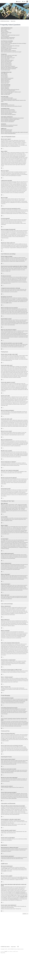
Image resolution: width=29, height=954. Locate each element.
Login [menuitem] (24, 1)
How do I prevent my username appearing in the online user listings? (13, 43)
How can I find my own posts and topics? (8, 114)
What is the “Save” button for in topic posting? (9, 67)
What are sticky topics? (5, 80)
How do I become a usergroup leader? (8, 90)
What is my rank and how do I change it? (8, 50)
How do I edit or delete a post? (6, 56)
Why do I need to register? (6, 29)
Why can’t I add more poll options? (7, 60)
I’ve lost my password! (5, 36)
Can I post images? (4, 77)
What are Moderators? (5, 87)
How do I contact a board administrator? (8, 133)
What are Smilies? (4, 75)
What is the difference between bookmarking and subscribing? (12, 118)
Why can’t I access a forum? (6, 62)
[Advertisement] (14, 929)
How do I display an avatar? (6, 49)
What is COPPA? (4, 30)
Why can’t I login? (4, 33)
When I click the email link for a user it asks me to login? (11, 51)
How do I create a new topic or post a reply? (9, 55)
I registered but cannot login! (6, 32)
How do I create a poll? (5, 59)
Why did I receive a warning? (6, 65)
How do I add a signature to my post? (8, 57)
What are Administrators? (5, 85)
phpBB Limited (7, 868)
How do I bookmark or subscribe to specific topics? (10, 119)
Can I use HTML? (4, 74)
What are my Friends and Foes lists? (7, 105)
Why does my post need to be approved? (8, 68)
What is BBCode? (4, 73)
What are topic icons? (5, 83)
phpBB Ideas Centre (24, 878)
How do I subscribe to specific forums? (8, 120)
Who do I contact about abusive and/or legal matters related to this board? (14, 132)
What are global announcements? (7, 78)
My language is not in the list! (6, 47)
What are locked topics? (5, 81)
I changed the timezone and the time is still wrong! (10, 45)
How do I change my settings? (6, 42)
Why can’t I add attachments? (6, 63)
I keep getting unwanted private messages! (9, 99)
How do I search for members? (6, 113)
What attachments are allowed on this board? (9, 125)
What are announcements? (6, 79)
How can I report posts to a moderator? (8, 66)
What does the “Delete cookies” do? (7, 38)
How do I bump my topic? (5, 69)
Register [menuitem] (19, 1)
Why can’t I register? (4, 31)
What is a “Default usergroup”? (6, 93)
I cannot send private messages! (7, 97)
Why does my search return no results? (8, 110)
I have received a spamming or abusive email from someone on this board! (13, 101)
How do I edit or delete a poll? (6, 61)
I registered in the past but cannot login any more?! (10, 35)
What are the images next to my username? (9, 48)
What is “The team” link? (5, 94)
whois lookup (3, 890)
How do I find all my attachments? (7, 126)
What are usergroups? (5, 88)
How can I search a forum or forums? (7, 109)
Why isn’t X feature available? (6, 131)
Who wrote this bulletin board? (6, 129)
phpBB (7, 302)
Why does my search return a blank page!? (9, 112)
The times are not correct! (5, 44)
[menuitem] (2, 952)
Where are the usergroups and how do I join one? (10, 89)
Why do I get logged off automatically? (8, 37)
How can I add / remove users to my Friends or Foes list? (11, 106)
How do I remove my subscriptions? (7, 121)
